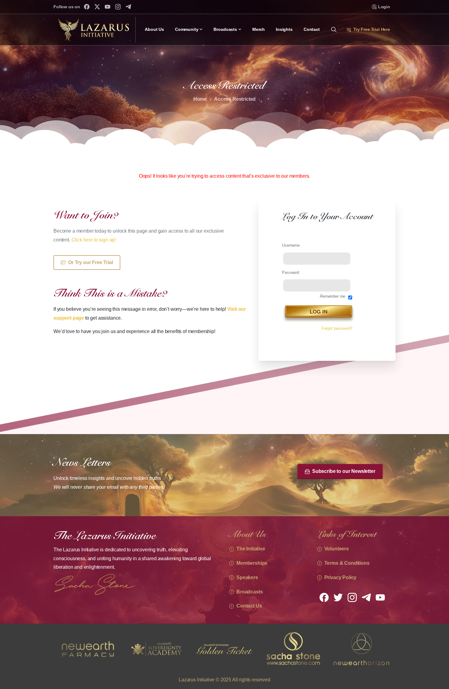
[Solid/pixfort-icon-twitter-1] (338, 597)
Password (290, 272)
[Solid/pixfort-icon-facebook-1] (324, 597)
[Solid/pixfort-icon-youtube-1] (380, 597)
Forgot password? (337, 328)
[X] (97, 6)
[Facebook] (87, 6)
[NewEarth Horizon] (293, 649)
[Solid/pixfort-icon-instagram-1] (352, 597)
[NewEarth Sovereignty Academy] (87, 649)
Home (200, 99)
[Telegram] (128, 6)
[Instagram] (118, 6)
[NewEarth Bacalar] (361, 649)
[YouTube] (107, 6)
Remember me (332, 296)
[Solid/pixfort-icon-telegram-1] (366, 597)
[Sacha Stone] (224, 649)
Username (291, 245)
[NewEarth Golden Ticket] (156, 649)
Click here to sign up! (93, 239)
